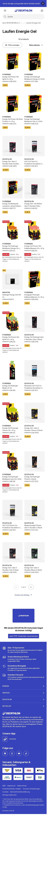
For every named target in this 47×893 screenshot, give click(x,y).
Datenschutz (22, 778)
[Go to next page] (31, 587)
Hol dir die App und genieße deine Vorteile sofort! (21, 3)
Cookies (5, 784)
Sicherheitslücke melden (11, 781)
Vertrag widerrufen (9, 787)
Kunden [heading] (5, 676)
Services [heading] (6, 683)
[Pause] (43, 3)
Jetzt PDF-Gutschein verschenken (23, 636)
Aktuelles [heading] (6, 696)
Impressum (11, 778)
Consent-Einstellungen (31, 781)
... (23, 23)
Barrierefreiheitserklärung (20, 784)
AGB (3, 778)
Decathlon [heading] (7, 689)
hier (10, 799)
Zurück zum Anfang (22, 595)
